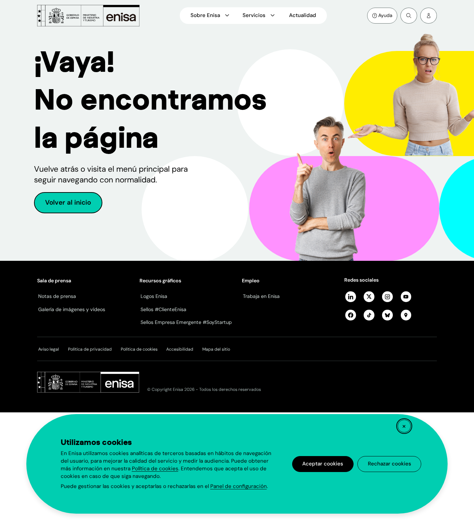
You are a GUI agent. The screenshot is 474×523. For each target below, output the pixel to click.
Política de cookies (155, 468)
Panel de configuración (238, 486)
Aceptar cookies (322, 463)
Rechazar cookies (389, 463)
